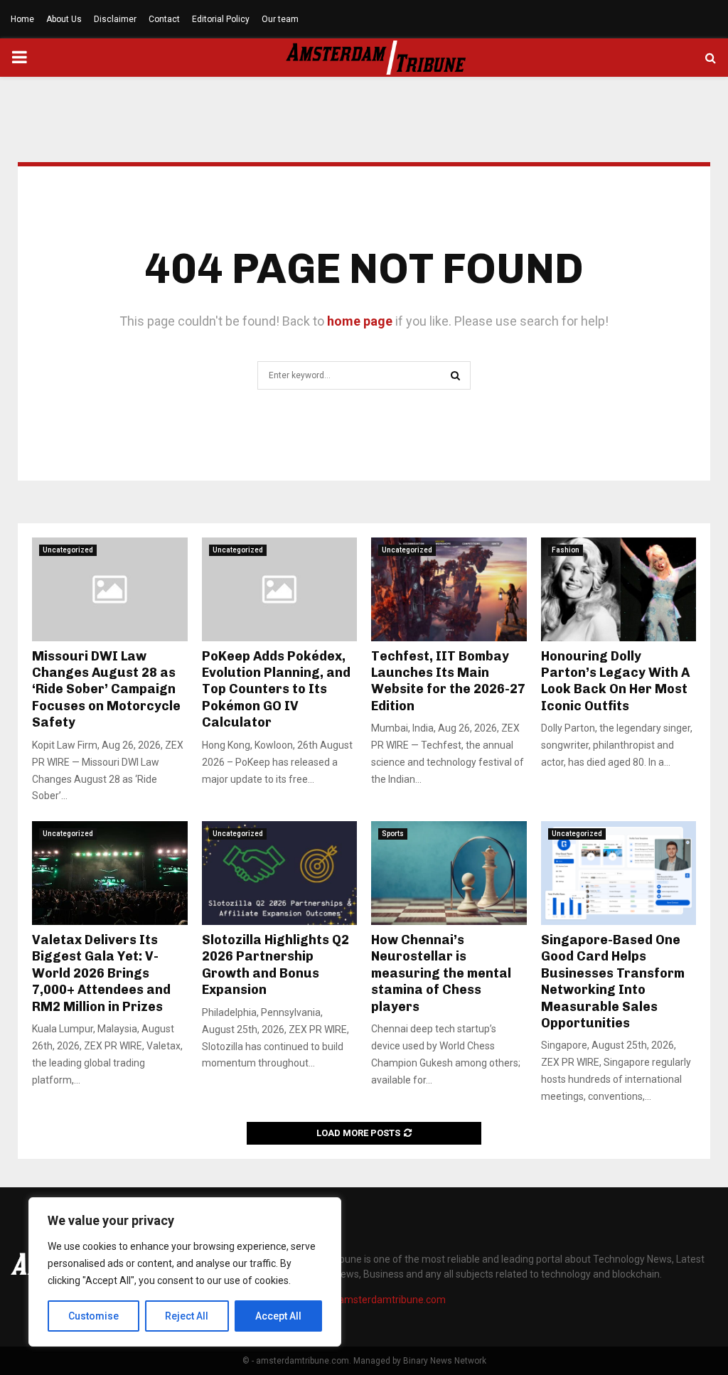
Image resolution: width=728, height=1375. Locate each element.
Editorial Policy (221, 19)
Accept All (278, 1316)
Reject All (186, 1316)
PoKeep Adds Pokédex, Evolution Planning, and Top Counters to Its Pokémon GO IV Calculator (276, 689)
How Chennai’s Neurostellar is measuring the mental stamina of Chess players (441, 973)
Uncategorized (68, 550)
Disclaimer (115, 19)
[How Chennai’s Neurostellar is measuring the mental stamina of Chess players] (449, 873)
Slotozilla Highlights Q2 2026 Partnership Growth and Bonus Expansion (275, 964)
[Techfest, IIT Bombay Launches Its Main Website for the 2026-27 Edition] (449, 589)
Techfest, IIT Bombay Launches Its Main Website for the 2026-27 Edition (448, 681)
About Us (64, 19)
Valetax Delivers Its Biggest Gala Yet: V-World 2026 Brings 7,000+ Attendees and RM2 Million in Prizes (101, 973)
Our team (280, 19)
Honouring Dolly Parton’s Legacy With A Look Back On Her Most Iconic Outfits (615, 681)
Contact (164, 19)
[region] (184, 1272)
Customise (93, 1316)
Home (22, 19)
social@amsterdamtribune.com (375, 1299)
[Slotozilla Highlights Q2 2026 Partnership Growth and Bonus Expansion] (280, 873)
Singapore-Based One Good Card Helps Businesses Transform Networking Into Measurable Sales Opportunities (613, 981)
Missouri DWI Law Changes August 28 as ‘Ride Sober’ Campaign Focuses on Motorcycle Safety (106, 689)
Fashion (565, 550)
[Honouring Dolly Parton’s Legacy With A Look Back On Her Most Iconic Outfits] (619, 589)
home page (359, 321)
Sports (393, 834)
